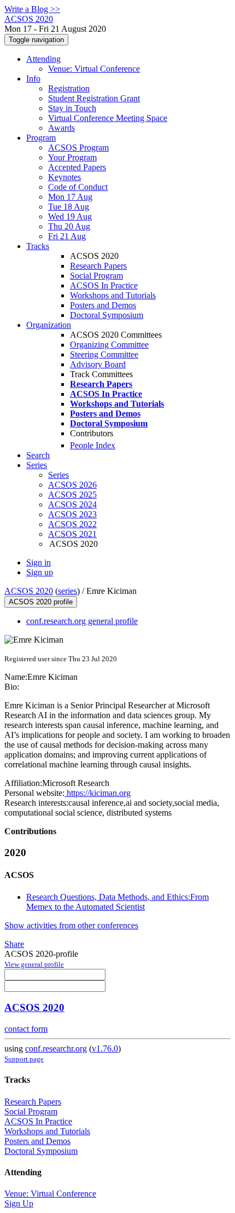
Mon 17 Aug (70, 196)
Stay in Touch (72, 108)
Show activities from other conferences (71, 925)
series (67, 591)
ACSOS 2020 (28, 591)
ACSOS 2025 (72, 494)
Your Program (72, 157)
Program (41, 137)
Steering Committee (104, 354)
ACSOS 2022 (72, 524)
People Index (92, 445)
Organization (48, 325)
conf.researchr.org (56, 1048)
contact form (26, 1028)
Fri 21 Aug (67, 236)
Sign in (38, 562)
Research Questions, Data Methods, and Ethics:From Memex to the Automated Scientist (117, 901)
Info (33, 78)
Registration (69, 88)
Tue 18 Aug (68, 206)
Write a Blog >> (32, 9)
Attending (43, 58)
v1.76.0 (105, 1048)
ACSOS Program (78, 147)
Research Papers (98, 265)
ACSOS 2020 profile (41, 602)
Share (14, 944)
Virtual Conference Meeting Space (107, 118)
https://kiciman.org (97, 793)
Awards (61, 127)
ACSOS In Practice (104, 285)
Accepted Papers (77, 167)
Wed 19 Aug (70, 216)
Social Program (96, 275)
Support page (24, 1059)
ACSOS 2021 (72, 534)
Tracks (37, 246)
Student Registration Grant (94, 98)
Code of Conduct (78, 187)
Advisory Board (98, 364)
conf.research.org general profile (82, 621)
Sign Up (18, 1203)
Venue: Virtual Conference (94, 68)
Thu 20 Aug (69, 226)
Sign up (39, 572)
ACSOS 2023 (72, 514)
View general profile (34, 964)
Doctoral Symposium (106, 315)
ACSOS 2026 (72, 484)
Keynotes (64, 177)
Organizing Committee (109, 344)
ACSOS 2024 (72, 504)
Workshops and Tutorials (113, 295)
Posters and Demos (103, 305)
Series (58, 475)
